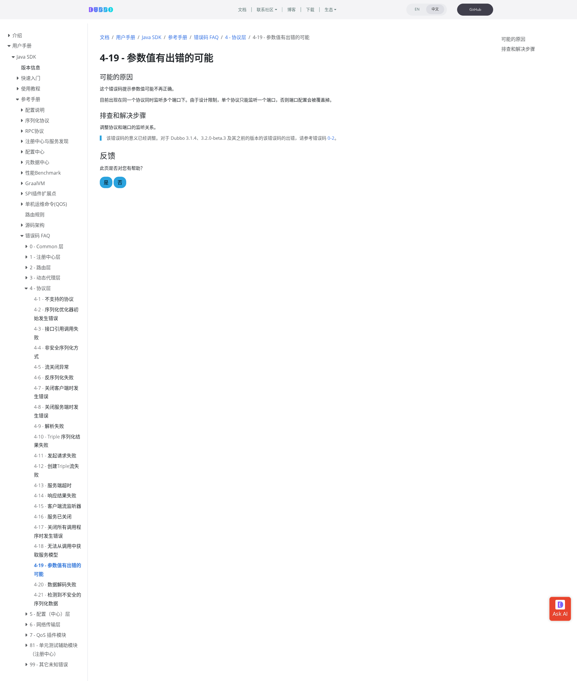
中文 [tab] (435, 9)
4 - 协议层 (235, 37)
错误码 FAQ (206, 37)
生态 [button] (329, 9)
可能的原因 (513, 39)
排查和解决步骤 (518, 49)
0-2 (331, 138)
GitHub (475, 9)
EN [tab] (417, 9)
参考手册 (177, 37)
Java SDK (151, 37)
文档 (104, 37)
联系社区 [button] (265, 9)
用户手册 (125, 37)
